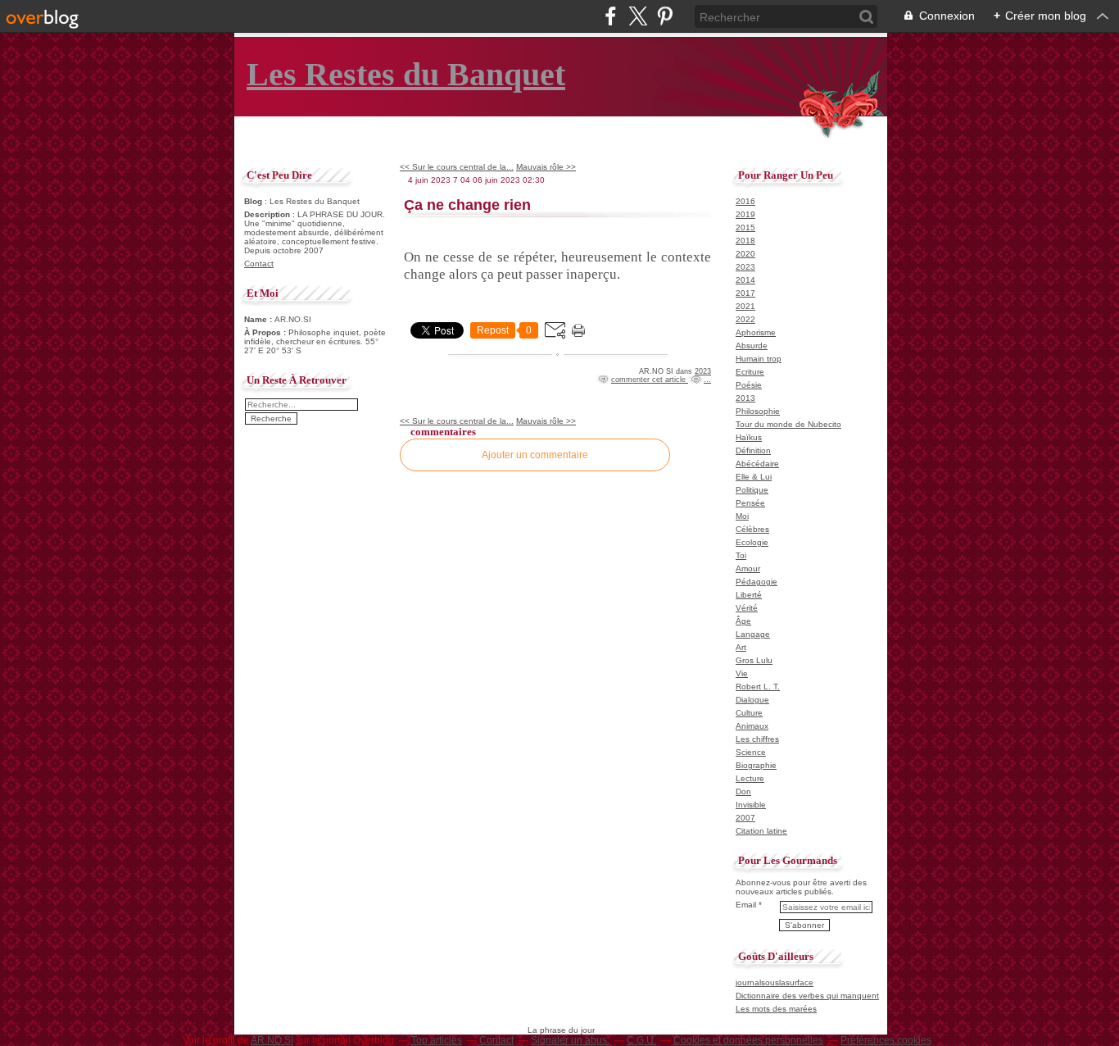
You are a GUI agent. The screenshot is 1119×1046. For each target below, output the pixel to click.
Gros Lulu (754, 660)
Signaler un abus (570, 1040)
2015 (745, 227)
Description (268, 214)
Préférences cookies (885, 1040)
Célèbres (752, 529)
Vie (742, 673)
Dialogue (752, 699)
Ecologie (752, 542)
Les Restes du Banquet (406, 74)
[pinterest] (665, 16)
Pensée (750, 502)
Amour (748, 568)
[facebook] (610, 16)
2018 (745, 240)
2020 (745, 253)
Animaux (752, 725)
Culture (749, 712)
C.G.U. (641, 1040)
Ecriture (750, 371)
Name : (259, 319)
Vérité (747, 607)
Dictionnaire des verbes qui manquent (807, 995)
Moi (742, 516)
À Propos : (266, 332)
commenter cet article (649, 379)
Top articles (436, 1040)
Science (751, 752)
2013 (745, 397)
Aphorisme (756, 332)
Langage (753, 634)
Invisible (751, 804)
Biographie (756, 765)
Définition (753, 450)
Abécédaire (757, 463)
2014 (745, 279)
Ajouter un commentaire (535, 455)
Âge (743, 620)
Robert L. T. (758, 686)
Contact (259, 263)
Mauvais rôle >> (546, 166)
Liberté (749, 594)
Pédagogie (756, 581)
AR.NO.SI (272, 1040)
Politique (752, 489)
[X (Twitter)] (637, 16)
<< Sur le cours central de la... (457, 166)
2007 (745, 817)
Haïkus (749, 437)
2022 (745, 319)
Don (743, 791)
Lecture (750, 778)
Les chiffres (757, 739)
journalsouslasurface (774, 982)
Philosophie (758, 411)
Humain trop (758, 358)
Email (746, 904)
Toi (741, 555)
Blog (253, 201)
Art (741, 647)
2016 (745, 201)
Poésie (749, 384)
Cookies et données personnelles (748, 1040)
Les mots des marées (776, 1008)
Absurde (752, 345)
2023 (703, 371)
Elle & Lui (754, 476)
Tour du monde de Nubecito (788, 424)
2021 (745, 306)
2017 (745, 293)
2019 (745, 214)
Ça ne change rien (467, 205)
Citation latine (761, 830)
